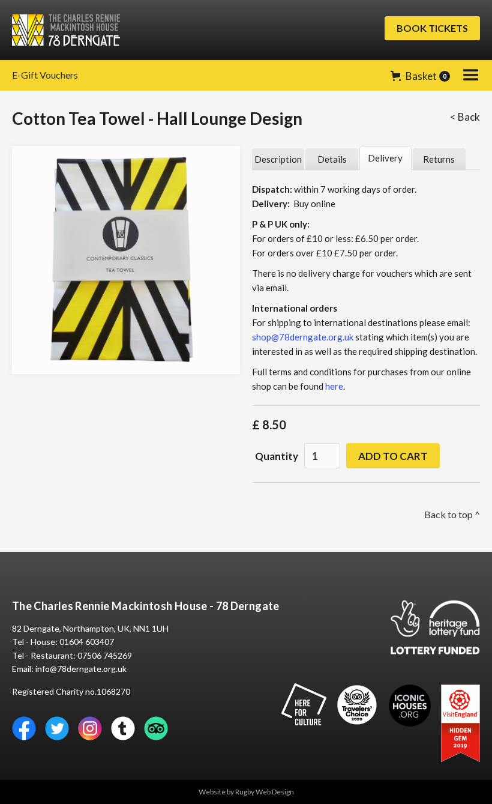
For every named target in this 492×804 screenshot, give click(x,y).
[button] (420, 76)
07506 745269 (104, 655)
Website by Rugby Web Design (246, 791)
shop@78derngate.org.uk (302, 336)
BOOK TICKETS (432, 28)
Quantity (276, 456)
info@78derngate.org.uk (81, 668)
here (334, 386)
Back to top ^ (452, 514)
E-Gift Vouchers (45, 74)
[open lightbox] (126, 260)
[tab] (278, 159)
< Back (465, 116)
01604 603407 (86, 641)
